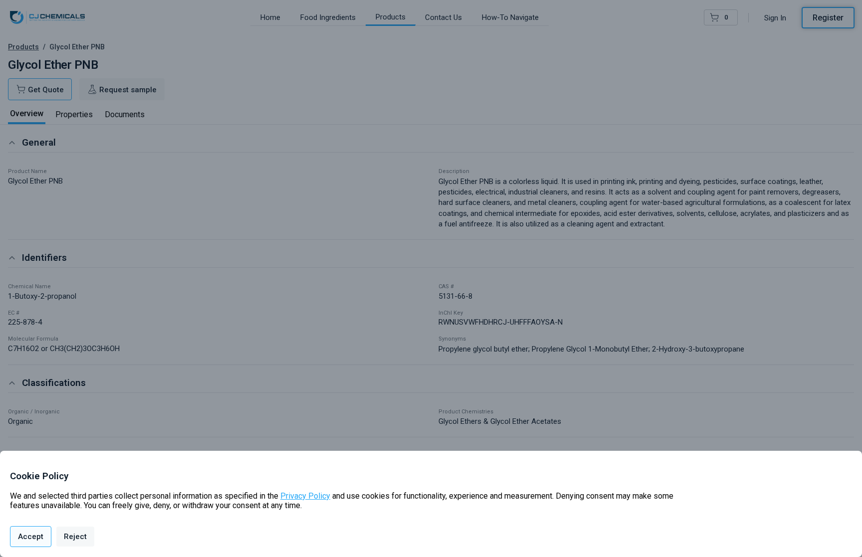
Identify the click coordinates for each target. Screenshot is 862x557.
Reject (75, 536)
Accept (30, 536)
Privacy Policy (305, 496)
